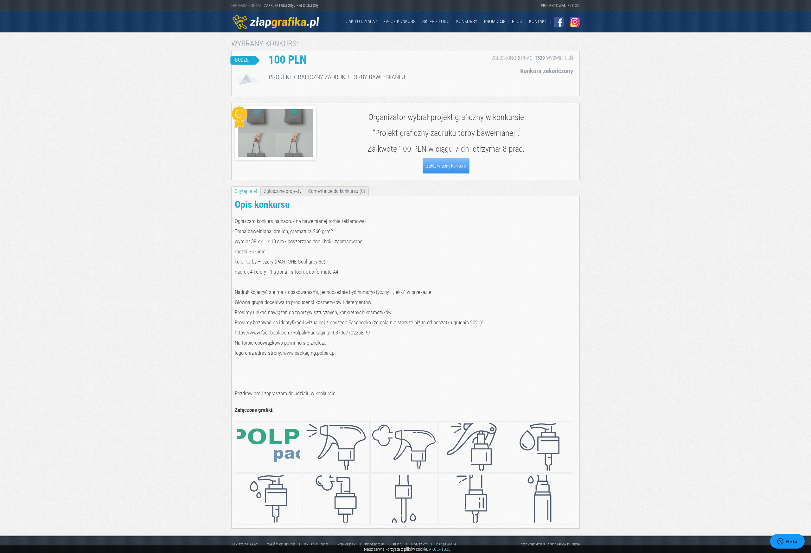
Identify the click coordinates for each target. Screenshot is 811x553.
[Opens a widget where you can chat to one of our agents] (787, 542)
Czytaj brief (246, 191)
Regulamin (446, 544)
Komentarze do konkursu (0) (336, 191)
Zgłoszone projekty (283, 191)
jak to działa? (361, 21)
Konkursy (466, 21)
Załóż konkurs (399, 21)
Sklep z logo (436, 21)
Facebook (559, 22)
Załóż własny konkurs (446, 166)
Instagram (575, 22)
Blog (517, 21)
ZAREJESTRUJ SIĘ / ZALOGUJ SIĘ (291, 5)
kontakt (538, 21)
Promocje (494, 21)
